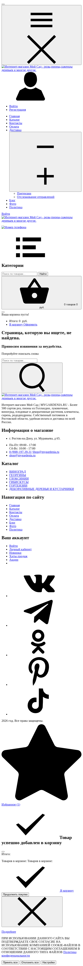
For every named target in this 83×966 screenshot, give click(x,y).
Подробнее (9, 931)
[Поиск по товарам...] (32, 378)
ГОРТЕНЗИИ (18, 485)
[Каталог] (41, 35)
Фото (12, 203)
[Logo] (41, 220)
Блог (12, 200)
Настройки (48, 962)
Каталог (14, 119)
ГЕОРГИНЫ (17, 475)
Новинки (15, 552)
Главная (14, 116)
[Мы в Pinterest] (38, 684)
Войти (13, 106)
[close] (3, 4)
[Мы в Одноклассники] (38, 655)
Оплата (14, 126)
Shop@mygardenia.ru (45, 452)
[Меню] (45, 162)
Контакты (15, 123)
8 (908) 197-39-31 (20, 452)
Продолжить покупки (15, 894)
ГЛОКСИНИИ (19, 478)
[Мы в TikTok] (38, 714)
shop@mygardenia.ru (22, 455)
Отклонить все (30, 962)
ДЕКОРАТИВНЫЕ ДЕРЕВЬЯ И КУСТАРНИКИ (41, 489)
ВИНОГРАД (17, 471)
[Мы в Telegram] (38, 625)
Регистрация (17, 109)
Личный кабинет (20, 549)
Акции (13, 559)
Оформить (30, 324)
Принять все (10, 962)
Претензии (24, 193)
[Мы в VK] (38, 595)
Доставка (15, 130)
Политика (15, 207)
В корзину (16, 324)
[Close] (3, 851)
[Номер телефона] (14, 227)
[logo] (41, 70)
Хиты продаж (18, 556)
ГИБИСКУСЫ (19, 482)
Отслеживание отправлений (35, 197)
